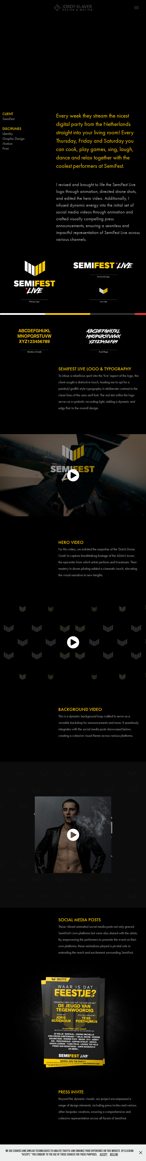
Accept (103, 1154)
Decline (114, 1154)
